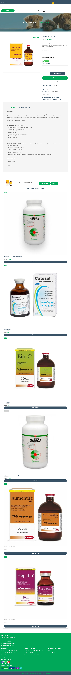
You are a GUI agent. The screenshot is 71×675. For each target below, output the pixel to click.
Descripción (11, 107)
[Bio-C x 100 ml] (35, 369)
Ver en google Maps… (6, 656)
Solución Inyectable (48, 93)
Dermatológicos (7, 473)
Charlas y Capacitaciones (53, 654)
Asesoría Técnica (52, 652)
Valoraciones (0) (25, 107)
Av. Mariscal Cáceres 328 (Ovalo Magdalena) (34, 656)
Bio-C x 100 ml (7, 402)
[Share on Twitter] (54, 85)
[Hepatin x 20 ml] (35, 587)
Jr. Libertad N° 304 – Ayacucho (31, 652)
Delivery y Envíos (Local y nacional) (56, 650)
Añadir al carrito (57, 73)
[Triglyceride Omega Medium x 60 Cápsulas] (35, 223)
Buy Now (55, 77)
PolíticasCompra (45, 11)
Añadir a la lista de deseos (51, 82)
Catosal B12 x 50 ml (8, 329)
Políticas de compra (52, 656)
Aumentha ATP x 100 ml (9, 548)
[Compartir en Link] (56, 85)
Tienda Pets (27, 10)
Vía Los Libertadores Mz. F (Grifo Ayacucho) (34, 654)
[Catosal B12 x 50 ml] (35, 296)
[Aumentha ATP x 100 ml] (35, 514)
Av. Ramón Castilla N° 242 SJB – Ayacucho (33, 650)
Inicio (20, 10)
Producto (33, 10)
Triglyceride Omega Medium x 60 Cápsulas (13, 256)
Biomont (47, 94)
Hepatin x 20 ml (7, 620)
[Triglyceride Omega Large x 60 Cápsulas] (35, 441)
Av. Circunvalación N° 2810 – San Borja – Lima (11, 650)
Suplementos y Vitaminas (32, 22)
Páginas (39, 10)
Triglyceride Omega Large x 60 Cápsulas (12, 475)
